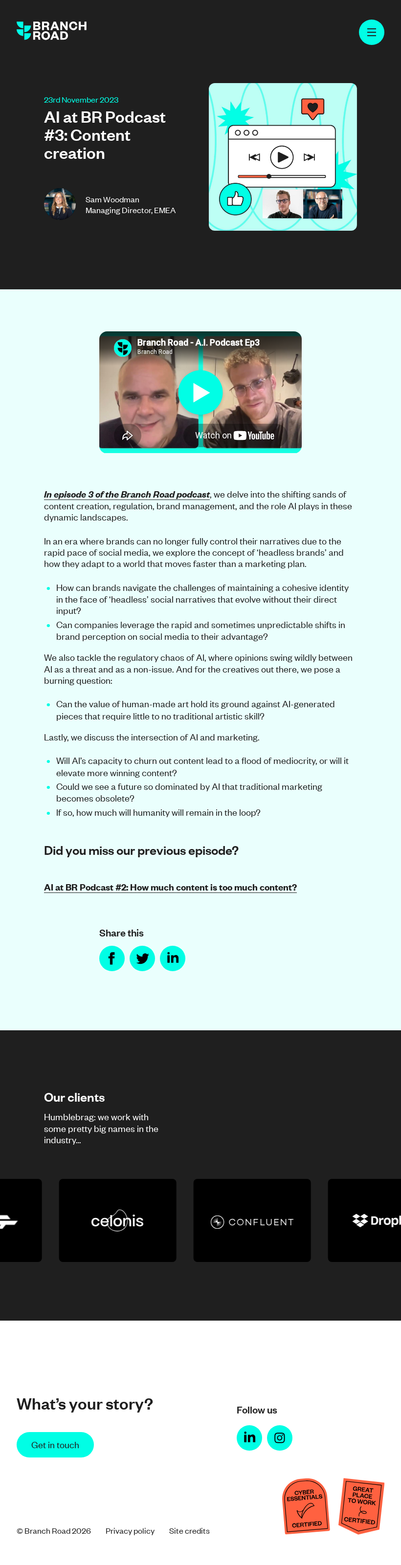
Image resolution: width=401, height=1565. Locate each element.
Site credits (189, 1530)
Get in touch (55, 1444)
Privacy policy (130, 1530)
